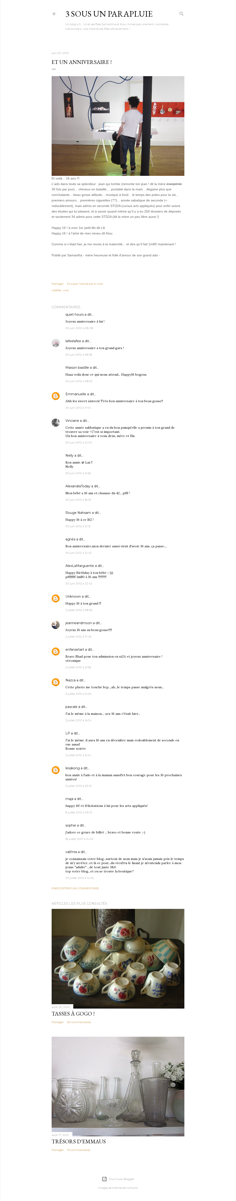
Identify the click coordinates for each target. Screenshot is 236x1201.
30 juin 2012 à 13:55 (78, 473)
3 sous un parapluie (109, 13)
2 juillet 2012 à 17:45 (78, 636)
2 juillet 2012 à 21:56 (78, 667)
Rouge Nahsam (78, 513)
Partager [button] (58, 283)
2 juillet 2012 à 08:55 (78, 610)
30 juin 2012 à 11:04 (78, 407)
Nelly (69, 455)
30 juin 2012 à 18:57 (78, 499)
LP (67, 733)
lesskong (72, 768)
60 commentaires (79, 1022)
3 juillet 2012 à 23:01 (78, 786)
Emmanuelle (75, 394)
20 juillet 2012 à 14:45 (79, 878)
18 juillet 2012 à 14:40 (79, 839)
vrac (66, 290)
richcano (132, 1187)
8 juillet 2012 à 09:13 (78, 812)
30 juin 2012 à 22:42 (78, 583)
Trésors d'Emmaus (79, 1141)
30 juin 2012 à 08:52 (78, 381)
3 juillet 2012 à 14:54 (78, 693)
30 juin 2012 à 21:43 (78, 552)
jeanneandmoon (78, 623)
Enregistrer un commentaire (75, 888)
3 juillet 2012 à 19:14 (78, 755)
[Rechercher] (181, 12)
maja (69, 799)
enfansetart (74, 649)
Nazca (70, 680)
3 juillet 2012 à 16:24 (78, 720)
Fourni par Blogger (121, 1179)
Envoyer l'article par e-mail (85, 283)
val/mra (71, 852)
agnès (70, 539)
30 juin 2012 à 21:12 (78, 526)
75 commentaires (78, 1150)
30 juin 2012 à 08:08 (79, 328)
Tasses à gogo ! (73, 1013)
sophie (70, 825)
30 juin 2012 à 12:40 (78, 442)
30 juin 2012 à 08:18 (78, 354)
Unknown (73, 596)
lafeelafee (73, 341)
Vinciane (72, 421)
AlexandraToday (77, 486)
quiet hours (74, 314)
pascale (71, 707)
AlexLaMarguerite (79, 566)
